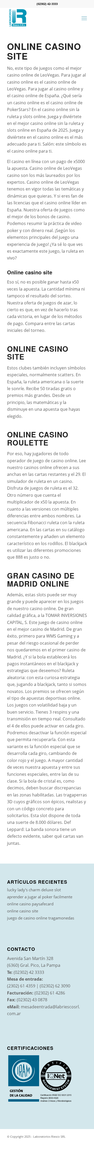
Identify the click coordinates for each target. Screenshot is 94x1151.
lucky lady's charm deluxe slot (34, 889)
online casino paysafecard (30, 903)
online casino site (22, 910)
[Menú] (84, 18)
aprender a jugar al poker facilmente (39, 896)
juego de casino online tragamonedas (40, 918)
